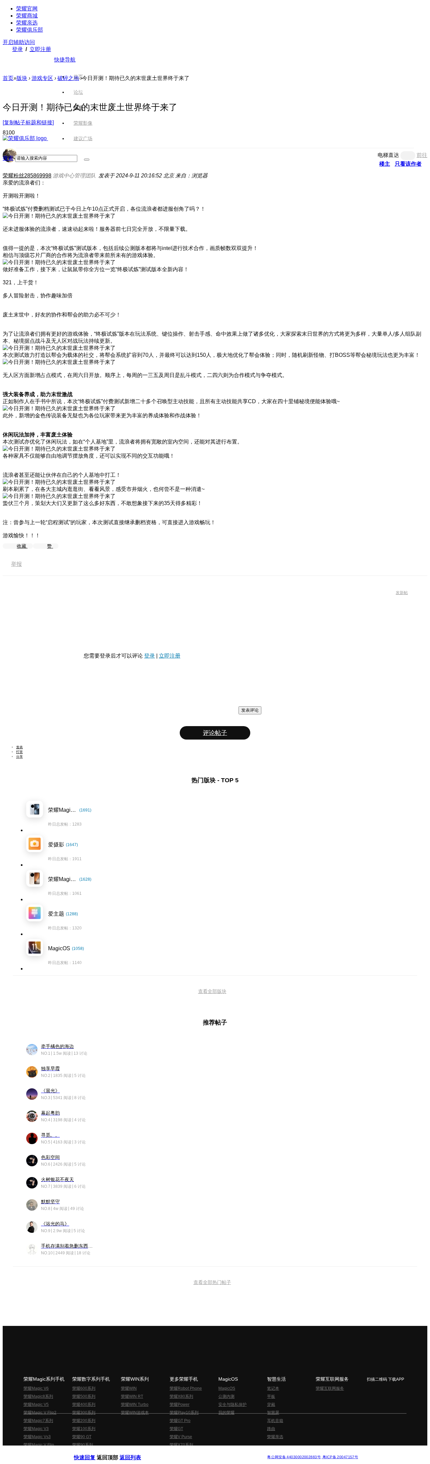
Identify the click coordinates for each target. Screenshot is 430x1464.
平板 (271, 1396)
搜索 (8, 158)
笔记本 (273, 1388)
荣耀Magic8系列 (38, 1396)
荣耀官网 (27, 8)
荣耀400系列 (83, 1404)
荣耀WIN (129, 1388)
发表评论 (250, 710)
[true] (86, 160)
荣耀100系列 (83, 1428)
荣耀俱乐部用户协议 (92, 1452)
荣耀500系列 (83, 1396)
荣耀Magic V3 (36, 1428)
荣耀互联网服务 (330, 1388)
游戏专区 (42, 78)
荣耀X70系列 (181, 1444)
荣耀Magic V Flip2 (40, 1412)
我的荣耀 (226, 1412)
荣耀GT (176, 1428)
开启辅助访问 (19, 42)
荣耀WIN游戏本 (135, 1412)
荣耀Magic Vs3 (37, 1436)
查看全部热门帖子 (212, 1282)
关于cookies (174, 1452)
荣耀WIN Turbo (134, 1404)
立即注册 (40, 49)
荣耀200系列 (83, 1420)
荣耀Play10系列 (184, 1412)
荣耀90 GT (81, 1436)
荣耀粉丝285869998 (27, 175)
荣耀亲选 (27, 23)
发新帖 (402, 592)
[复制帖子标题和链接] (28, 122)
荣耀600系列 (83, 1388)
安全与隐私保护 (232, 1404)
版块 (21, 78)
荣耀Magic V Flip (39, 1444)
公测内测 (226, 1396)
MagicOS (226, 1388)
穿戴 (271, 1404)
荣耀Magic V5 (36, 1404)
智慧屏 (273, 1412)
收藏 (22, 546)
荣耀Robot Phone (186, 1388)
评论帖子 (215, 732)
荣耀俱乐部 (29, 30)
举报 (16, 564)
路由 (271, 1428)
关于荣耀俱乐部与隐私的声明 (136, 1452)
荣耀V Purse (181, 1436)
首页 (78, 76)
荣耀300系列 (83, 1412)
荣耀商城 (27, 15)
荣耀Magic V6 (36, 1388)
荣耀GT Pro (180, 1420)
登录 (17, 49)
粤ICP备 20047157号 (339, 1457)
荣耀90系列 (82, 1444)
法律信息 (192, 1452)
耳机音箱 (275, 1420)
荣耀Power (179, 1404)
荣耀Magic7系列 (38, 1420)
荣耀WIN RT (132, 1396)
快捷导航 (65, 59)
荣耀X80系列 (181, 1396)
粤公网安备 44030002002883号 (293, 1457)
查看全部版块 (212, 991)
